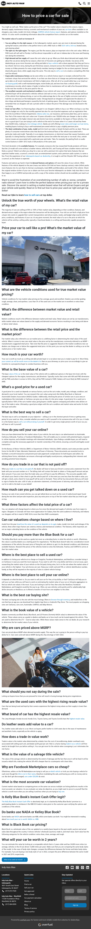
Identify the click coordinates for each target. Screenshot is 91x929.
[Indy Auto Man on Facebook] (66, 867)
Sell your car (29, 888)
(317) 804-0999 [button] (10, 904)
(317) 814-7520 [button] (10, 891)
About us (27, 901)
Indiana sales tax (43, 114)
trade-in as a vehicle (73, 744)
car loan (68, 29)
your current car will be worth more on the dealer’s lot (21, 361)
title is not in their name (27, 774)
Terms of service (30, 908)
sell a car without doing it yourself (31, 422)
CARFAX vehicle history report (49, 32)
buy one (61, 792)
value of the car (14, 374)
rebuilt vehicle (55, 771)
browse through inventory (60, 600)
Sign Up (75, 905)
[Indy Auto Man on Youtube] (71, 867)
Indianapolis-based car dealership (38, 156)
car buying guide (11, 84)
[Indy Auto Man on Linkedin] (86, 867)
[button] (80, 3)
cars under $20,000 (31, 777)
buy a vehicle (53, 63)
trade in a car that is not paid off (21, 469)
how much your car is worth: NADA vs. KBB (22, 819)
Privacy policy (29, 912)
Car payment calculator (33, 898)
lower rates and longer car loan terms (74, 124)
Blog (26, 905)
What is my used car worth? (13, 859)
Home (26, 881)
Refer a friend (29, 895)
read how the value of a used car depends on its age (36, 524)
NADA (17, 817)
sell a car (59, 71)
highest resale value (77, 719)
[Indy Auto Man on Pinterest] (81, 867)
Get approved (29, 891)
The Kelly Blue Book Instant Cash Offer (16, 802)
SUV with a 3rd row (69, 46)
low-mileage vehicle (35, 124)
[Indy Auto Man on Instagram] (76, 867)
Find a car (28, 884)
